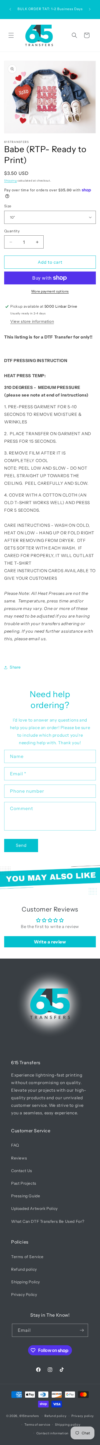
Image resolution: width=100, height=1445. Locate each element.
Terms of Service (27, 1256)
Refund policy (24, 1269)
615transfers (29, 1416)
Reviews (19, 1158)
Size (7, 206)
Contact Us (21, 1170)
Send (21, 845)
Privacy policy (82, 1416)
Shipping (10, 180)
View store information (32, 321)
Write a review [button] (50, 942)
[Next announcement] (90, 9)
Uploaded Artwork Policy (34, 1208)
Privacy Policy (24, 1294)
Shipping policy (68, 1425)
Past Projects (23, 1183)
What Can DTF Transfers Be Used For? (47, 1221)
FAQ (15, 1145)
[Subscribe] (82, 1330)
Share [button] (15, 667)
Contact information (52, 1433)
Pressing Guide (25, 1195)
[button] (11, 35)
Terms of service (37, 1425)
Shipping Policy (25, 1281)
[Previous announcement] (10, 9)
